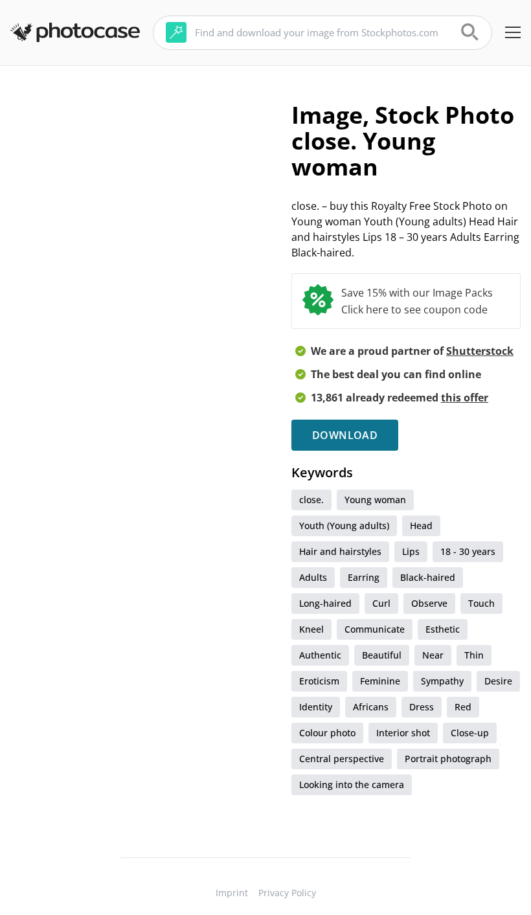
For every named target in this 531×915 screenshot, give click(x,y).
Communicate (375, 629)
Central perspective (341, 758)
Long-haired (325, 603)
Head (421, 525)
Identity (315, 707)
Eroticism (319, 681)
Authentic (320, 655)
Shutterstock (480, 351)
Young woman (375, 499)
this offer (464, 397)
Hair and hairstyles (340, 551)
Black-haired (427, 577)
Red (463, 707)
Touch (481, 603)
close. (311, 499)
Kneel (311, 629)
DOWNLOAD (345, 435)
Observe (429, 603)
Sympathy (442, 681)
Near (433, 655)
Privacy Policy (287, 893)
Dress (421, 707)
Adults (313, 577)
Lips (411, 551)
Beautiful (381, 655)
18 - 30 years (467, 551)
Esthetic (442, 629)
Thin (474, 655)
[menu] (513, 32)
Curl (381, 603)
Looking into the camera (351, 784)
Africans (371, 707)
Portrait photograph (448, 758)
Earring (363, 577)
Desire (498, 681)
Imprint (232, 893)
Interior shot (403, 733)
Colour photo (327, 733)
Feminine (380, 681)
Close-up (470, 733)
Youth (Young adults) (344, 525)
